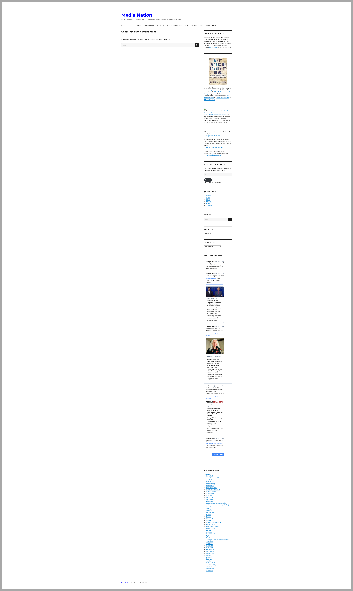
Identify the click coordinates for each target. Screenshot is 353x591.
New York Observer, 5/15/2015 (214, 147)
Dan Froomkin (210, 493)
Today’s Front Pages (211, 565)
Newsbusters (209, 542)
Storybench (209, 557)
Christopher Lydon (211, 487)
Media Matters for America (213, 534)
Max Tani (208, 530)
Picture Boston (210, 549)
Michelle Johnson (211, 538)
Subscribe (208, 180)
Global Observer (210, 507)
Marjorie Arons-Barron (212, 526)
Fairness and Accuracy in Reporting (216, 503)
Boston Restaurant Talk (212, 478)
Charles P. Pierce (210, 482)
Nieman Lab (209, 543)
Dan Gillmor (209, 495)
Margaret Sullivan (211, 524)
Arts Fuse (208, 474)
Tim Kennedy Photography (213, 563)
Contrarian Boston (211, 491)
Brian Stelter (209, 480)
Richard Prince (210, 555)
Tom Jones (209, 567)
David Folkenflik (210, 499)
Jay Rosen (208, 514)
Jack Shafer (209, 511)
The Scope (209, 559)
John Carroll (209, 518)
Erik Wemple (209, 501)
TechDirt (208, 561)
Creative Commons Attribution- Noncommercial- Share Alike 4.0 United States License (216, 113)
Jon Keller (208, 520)
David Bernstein (210, 497)
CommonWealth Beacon (213, 489)
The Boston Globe (209, 99)
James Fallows (210, 513)
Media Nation (136, 15)
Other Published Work (174, 25)
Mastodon (209, 201)
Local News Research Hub (213, 522)
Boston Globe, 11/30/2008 (213, 155)
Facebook (208, 196)
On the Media (209, 547)
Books (159, 25)
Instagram (209, 205)
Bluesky (208, 198)
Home (123, 25)
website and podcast (210, 90)
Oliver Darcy (209, 545)
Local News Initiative (222, 98)
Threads (208, 199)
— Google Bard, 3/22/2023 (212, 136)
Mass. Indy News (191, 25)
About (131, 25)
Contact (139, 25)
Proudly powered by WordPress (140, 583)
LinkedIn (208, 203)
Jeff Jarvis (208, 516)
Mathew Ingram (210, 528)
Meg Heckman (210, 536)
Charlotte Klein (210, 486)
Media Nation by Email (208, 25)
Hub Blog (208, 509)
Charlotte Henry (210, 484)
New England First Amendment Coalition (217, 540)
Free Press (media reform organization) (217, 505)
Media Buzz (209, 532)
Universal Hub (210, 569)
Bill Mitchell (209, 476)
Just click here (213, 47)
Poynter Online (210, 551)
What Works (209, 570)
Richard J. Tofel (210, 553)
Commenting (149, 25)
